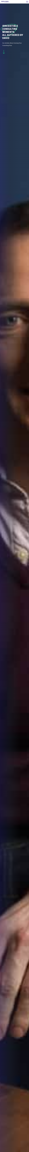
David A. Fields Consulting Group (5, 2)
